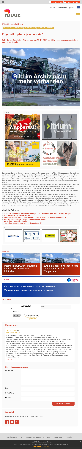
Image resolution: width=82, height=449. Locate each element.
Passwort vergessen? (32, 317)
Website (8, 398)
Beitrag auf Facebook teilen (7, 422)
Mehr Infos (46, 446)
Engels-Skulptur (7, 27)
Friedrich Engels (18, 27)
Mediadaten (12, 437)
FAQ (21, 437)
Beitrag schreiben (73, 2)
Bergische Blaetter (16, 24)
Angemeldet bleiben (32, 315)
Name (7, 388)
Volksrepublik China (30, 27)
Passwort (16, 312)
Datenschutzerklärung (35, 437)
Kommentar (9, 370)
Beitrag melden (17, 422)
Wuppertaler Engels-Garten (45, 27)
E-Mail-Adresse (10, 393)
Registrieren (32, 319)
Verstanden (37, 446)
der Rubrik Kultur (7, 299)
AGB (48, 437)
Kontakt (68, 437)
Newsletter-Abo (57, 2)
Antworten (9, 360)
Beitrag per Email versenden (12, 422)
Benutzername (16, 309)
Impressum (58, 437)
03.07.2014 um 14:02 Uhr (13, 332)
